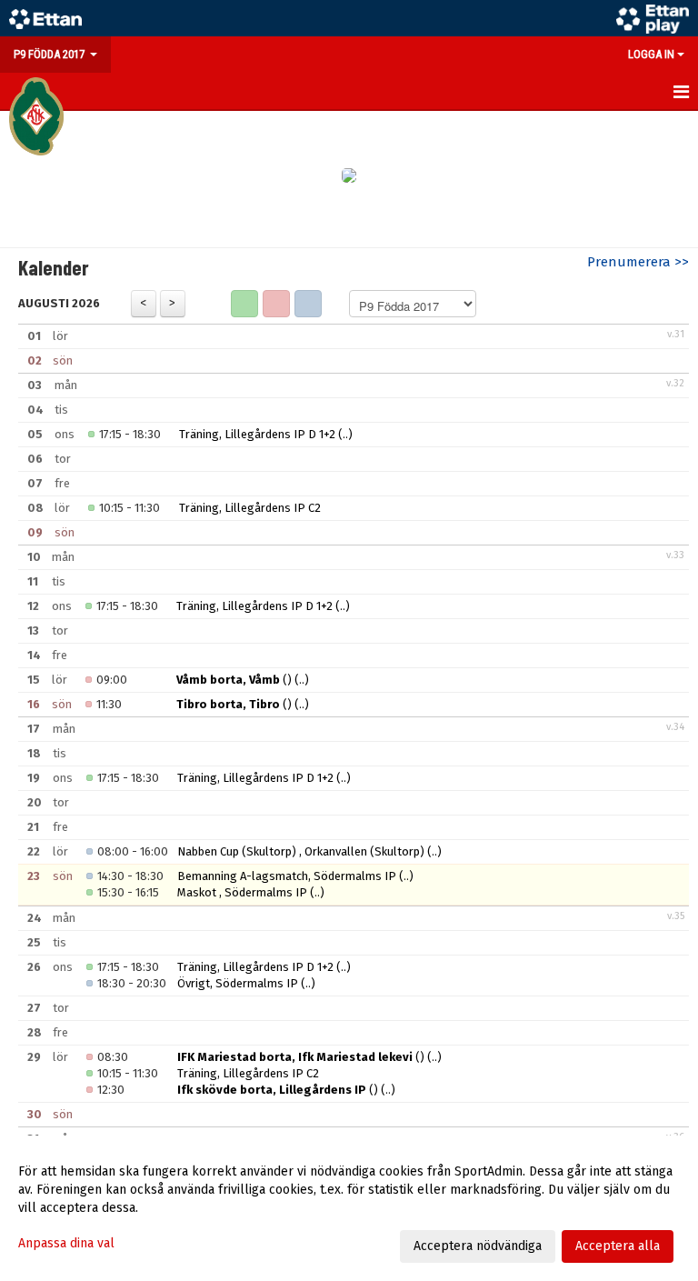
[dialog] (349, 1208)
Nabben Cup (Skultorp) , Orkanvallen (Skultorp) (302, 851)
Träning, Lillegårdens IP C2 (250, 508)
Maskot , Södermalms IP (242, 892)
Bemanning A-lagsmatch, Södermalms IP (286, 876)
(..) (345, 434)
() (234, 679)
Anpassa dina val (66, 1243)
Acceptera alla (617, 1246)
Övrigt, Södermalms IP (237, 983)
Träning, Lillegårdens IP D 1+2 (257, 434)
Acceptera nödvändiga (478, 1246)
